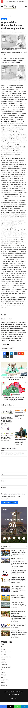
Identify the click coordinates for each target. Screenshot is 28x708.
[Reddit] (22, 353)
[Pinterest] (19, 353)
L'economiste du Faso (14, 694)
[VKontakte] (4, 356)
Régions (3, 677)
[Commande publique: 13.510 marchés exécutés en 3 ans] (7, 430)
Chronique (3, 654)
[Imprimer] (11, 356)
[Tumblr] (15, 353)
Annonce (3, 649)
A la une (9, 16)
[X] (7, 353)
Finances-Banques (5, 667)
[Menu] (2, 7)
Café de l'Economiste (6, 651)
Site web (3, 487)
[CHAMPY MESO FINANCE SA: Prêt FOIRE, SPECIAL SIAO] (5, 573)
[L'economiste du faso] (10, 6)
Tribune (3, 682)
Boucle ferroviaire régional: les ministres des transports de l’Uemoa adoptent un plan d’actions (7, 420)
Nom (2, 474)
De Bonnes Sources (6, 657)
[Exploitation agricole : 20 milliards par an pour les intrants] (21, 432)
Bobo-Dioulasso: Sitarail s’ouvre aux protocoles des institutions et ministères (18, 552)
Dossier (3, 659)
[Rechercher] (26, 7)
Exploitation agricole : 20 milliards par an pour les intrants (20, 441)
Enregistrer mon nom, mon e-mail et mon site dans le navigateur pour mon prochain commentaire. (13, 496)
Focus (2, 669)
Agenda (3, 646)
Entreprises (4, 664)
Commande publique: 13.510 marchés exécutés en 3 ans (7, 437)
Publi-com (3, 675)
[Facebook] (4, 353)
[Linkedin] (11, 353)
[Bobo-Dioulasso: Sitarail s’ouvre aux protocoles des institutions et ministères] (5, 553)
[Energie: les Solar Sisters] (21, 411)
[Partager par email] (7, 356)
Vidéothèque (4, 685)
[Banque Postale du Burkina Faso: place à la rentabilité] (5, 598)
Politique (3, 672)
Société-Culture (5, 680)
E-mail (3, 481)
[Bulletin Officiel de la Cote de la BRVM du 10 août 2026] (5, 626)
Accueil (4, 16)
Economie (3, 662)
